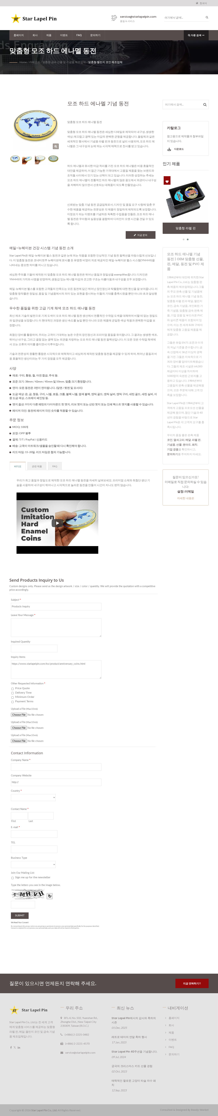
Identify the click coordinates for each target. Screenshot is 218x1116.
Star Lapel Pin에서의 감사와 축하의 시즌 (134, 1020)
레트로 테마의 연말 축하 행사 (129, 1037)
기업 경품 (172, 449)
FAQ (79, 35)
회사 (35, 35)
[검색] (206, 17)
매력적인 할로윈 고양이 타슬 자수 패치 (134, 1083)
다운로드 (179, 149)
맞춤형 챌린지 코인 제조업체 (105, 62)
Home (23, 62)
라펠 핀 (196, 439)
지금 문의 (142, 235)
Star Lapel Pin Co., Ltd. (44, 1110)
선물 (179, 444)
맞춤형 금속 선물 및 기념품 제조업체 (64, 62)
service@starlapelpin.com (138, 17)
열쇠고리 (179, 439)
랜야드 (187, 444)
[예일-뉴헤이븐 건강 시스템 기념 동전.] (40, 158)
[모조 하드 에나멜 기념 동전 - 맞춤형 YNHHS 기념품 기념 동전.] (56, 146)
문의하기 (95, 35)
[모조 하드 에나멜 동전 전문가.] (53, 158)
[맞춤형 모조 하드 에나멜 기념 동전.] (27, 158)
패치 (194, 444)
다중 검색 (196, 35)
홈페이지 (19, 35)
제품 (48, 35)
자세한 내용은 (185, 498)
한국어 (203, 3)
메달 (188, 439)
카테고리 (34, 62)
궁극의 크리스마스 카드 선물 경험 (132, 1066)
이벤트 (64, 35)
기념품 (171, 444)
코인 (170, 439)
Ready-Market (200, 1110)
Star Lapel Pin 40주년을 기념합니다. (134, 1052)
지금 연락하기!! (192, 983)
